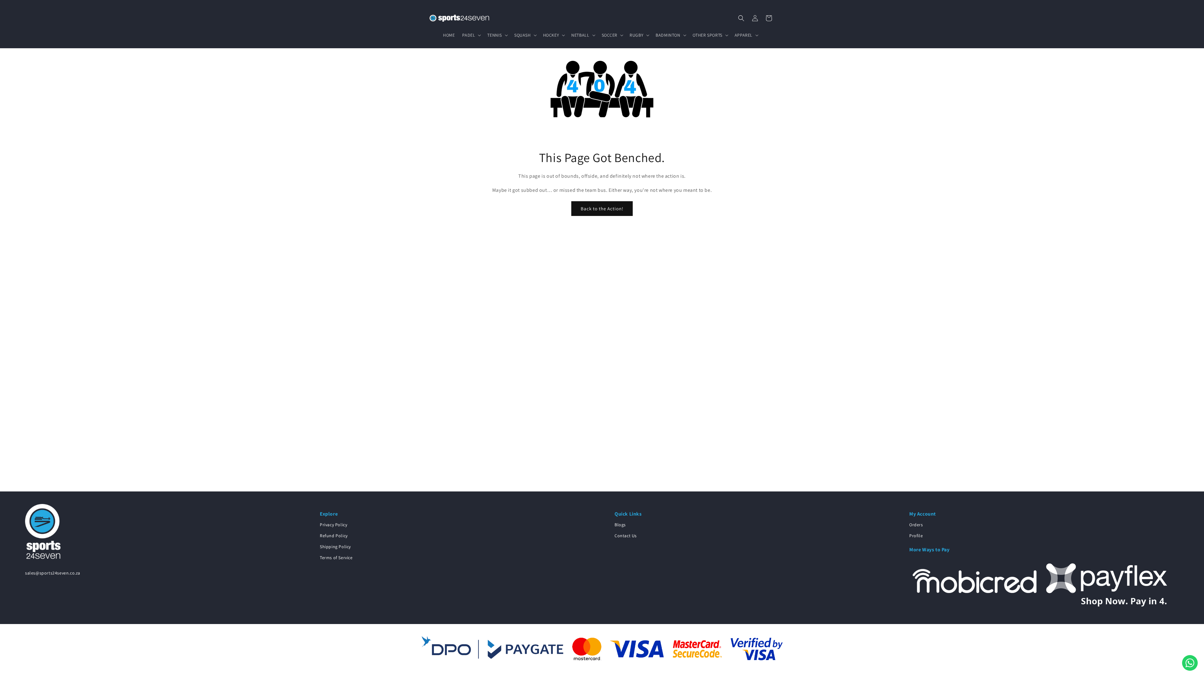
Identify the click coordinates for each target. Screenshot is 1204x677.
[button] (470, 35)
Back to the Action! (602, 209)
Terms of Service (336, 557)
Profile (916, 535)
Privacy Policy (333, 524)
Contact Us (626, 535)
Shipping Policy (335, 546)
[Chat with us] (1190, 663)
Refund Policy (334, 535)
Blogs (620, 524)
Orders (916, 524)
